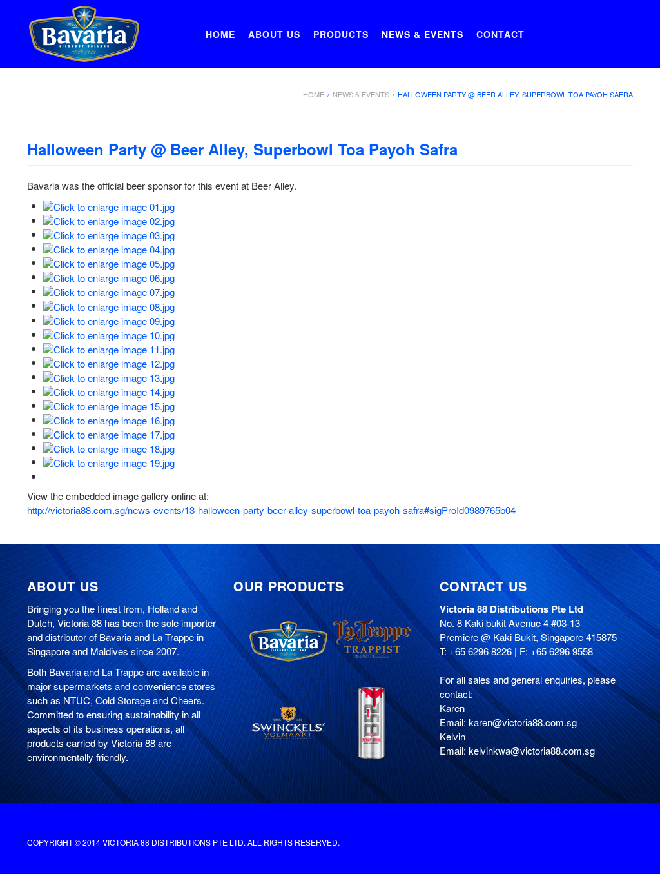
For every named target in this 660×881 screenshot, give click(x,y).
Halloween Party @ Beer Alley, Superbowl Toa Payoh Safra (242, 149)
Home (313, 94)
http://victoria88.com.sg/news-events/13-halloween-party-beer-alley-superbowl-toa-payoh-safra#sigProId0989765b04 (271, 510)
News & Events (361, 94)
